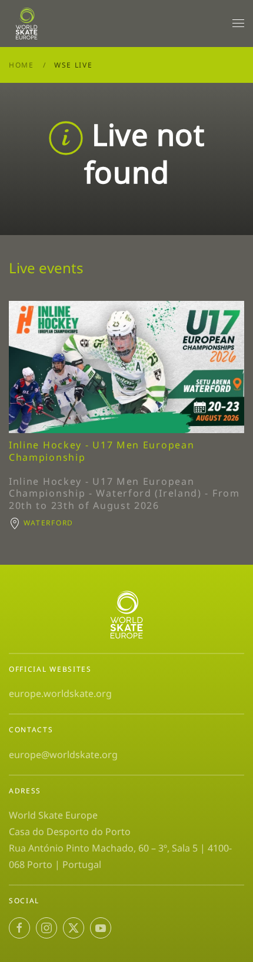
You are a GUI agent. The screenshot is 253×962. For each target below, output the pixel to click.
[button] (238, 23)
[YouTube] (100, 927)
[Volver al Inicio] (29, 23)
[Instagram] (46, 927)
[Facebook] (19, 927)
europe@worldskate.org (63, 754)
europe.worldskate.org (60, 693)
